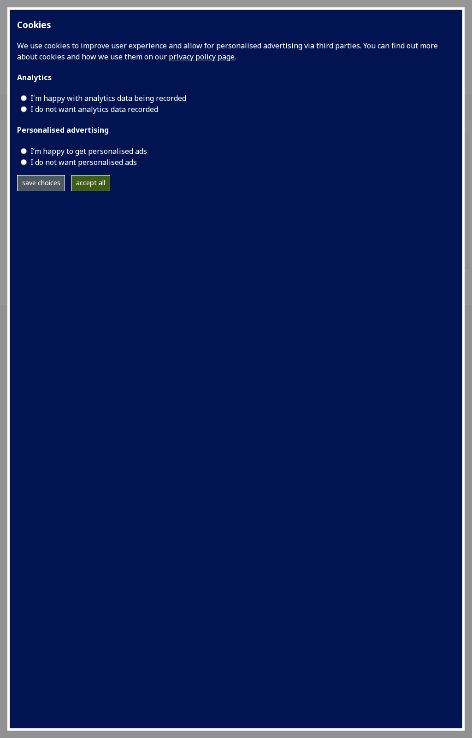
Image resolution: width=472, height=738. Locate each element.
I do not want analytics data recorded (94, 109)
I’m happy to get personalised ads (88, 151)
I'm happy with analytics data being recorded (108, 98)
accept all (90, 182)
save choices (41, 182)
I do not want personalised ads (83, 162)
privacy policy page (202, 57)
